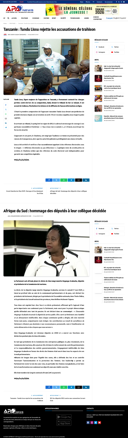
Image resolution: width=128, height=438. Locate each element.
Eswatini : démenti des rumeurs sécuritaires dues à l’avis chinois (113, 117)
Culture (46, 18)
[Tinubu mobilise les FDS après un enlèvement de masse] (98, 98)
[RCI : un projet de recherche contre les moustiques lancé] (98, 88)
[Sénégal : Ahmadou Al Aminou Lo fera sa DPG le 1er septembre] (98, 108)
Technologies (75, 18)
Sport (54, 18)
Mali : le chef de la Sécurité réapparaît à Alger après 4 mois (113, 67)
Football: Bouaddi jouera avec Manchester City (113, 77)
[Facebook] (6, 105)
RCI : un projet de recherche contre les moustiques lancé (112, 87)
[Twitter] (6, 109)
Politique (24, 18)
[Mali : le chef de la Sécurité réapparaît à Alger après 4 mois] (98, 68)
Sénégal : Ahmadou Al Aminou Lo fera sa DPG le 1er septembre (113, 107)
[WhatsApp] (6, 114)
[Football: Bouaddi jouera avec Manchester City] (98, 78)
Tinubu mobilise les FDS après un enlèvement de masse (114, 97)
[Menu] (4, 18)
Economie (35, 18)
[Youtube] (99, 422)
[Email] (6, 118)
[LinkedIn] (6, 123)
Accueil (14, 18)
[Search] (8, 18)
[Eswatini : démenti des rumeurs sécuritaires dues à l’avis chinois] (98, 118)
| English (116, 18)
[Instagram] (91, 422)
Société (63, 18)
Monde (86, 18)
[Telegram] (6, 127)
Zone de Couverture (97, 18)
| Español (122, 18)
